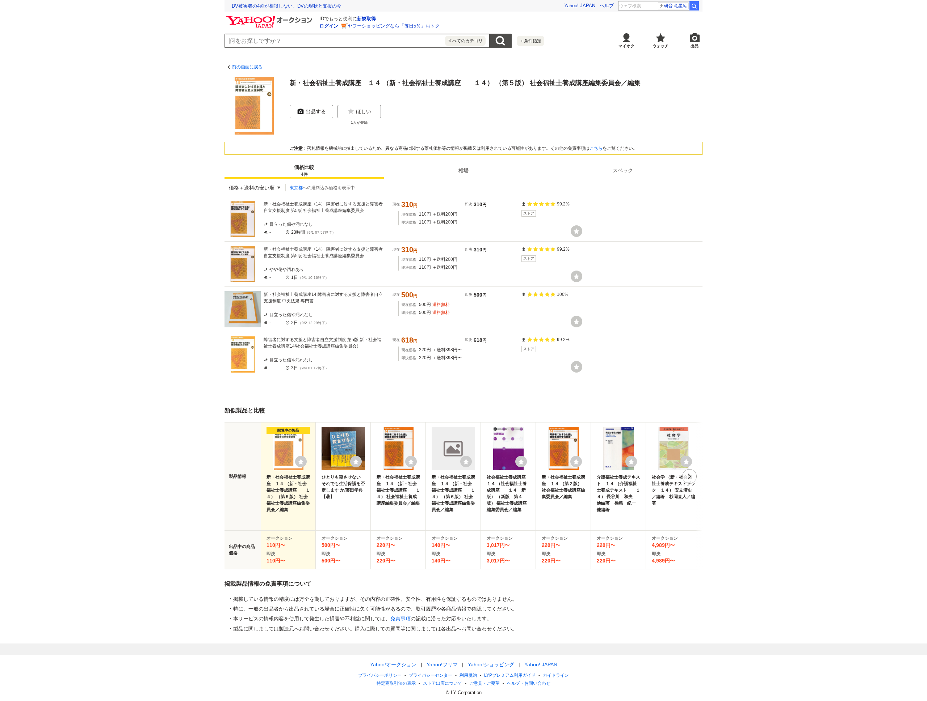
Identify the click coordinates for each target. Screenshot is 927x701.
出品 (695, 46)
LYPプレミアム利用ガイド (510, 675)
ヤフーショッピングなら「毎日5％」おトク (394, 26)
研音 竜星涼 (675, 5)
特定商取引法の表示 (396, 683)
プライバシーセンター (430, 675)
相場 (463, 170)
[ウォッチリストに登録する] (301, 461)
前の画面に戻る (247, 66)
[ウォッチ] (576, 231)
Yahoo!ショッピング (491, 664)
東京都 (296, 188)
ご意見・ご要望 (484, 683)
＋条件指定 (530, 40)
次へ (689, 476)
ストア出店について (442, 683)
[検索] (694, 5)
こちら (596, 148)
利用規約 (468, 675)
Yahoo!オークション (393, 664)
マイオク (626, 46)
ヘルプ (607, 5)
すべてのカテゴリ (465, 40)
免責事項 (400, 618)
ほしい (363, 111)
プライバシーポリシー (380, 675)
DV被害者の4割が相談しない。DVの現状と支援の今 (286, 6)
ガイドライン (556, 675)
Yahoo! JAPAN (579, 5)
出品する (316, 111)
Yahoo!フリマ (442, 664)
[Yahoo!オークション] (270, 18)
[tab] (304, 170)
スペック (623, 170)
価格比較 (304, 170)
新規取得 (366, 18)
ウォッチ (660, 46)
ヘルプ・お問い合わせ (528, 683)
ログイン (328, 26)
